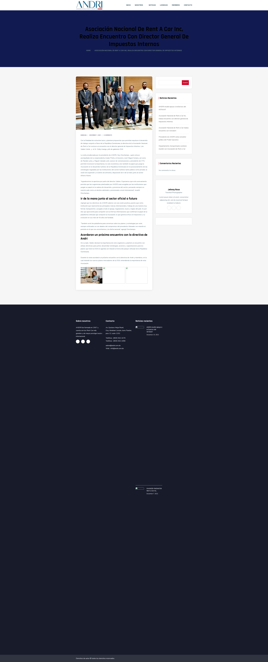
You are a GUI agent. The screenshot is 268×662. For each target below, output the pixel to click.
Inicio (128, 5)
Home (88, 50)
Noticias (152, 5)
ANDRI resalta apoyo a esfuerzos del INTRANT (154, 329)
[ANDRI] (89, 5)
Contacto (188, 5)
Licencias (164, 5)
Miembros (176, 5)
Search (185, 82)
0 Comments (108, 135)
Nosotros (139, 5)
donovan (83, 135)
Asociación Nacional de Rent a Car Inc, (154, 489)
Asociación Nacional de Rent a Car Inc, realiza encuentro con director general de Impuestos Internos (173, 119)
